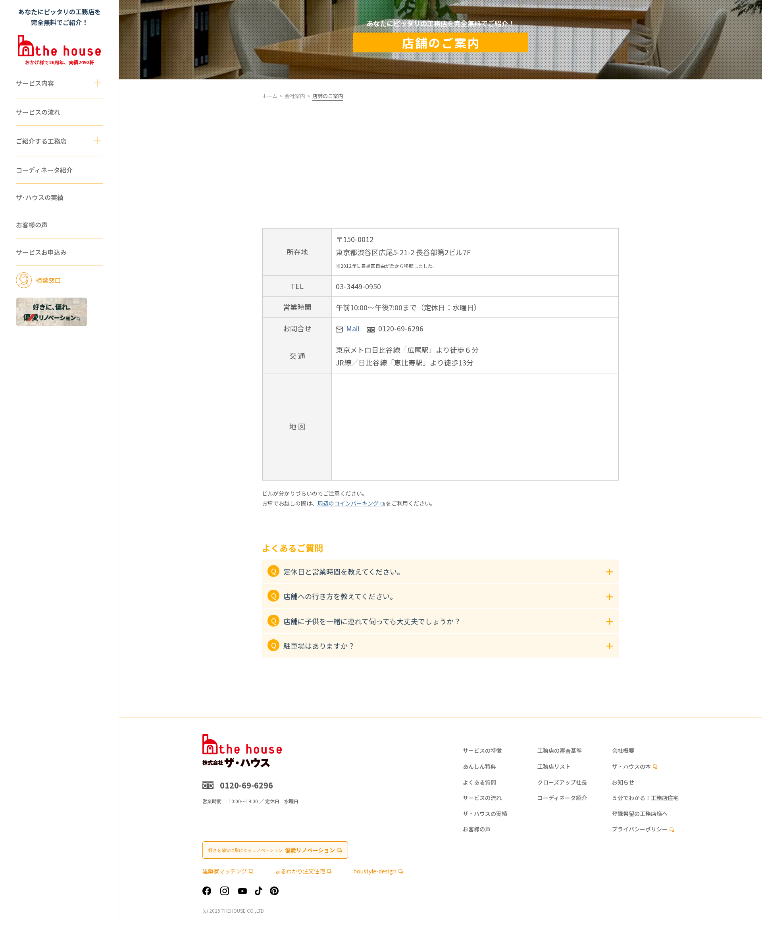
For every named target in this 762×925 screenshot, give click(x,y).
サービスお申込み (41, 252)
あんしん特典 (479, 766)
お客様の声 (32, 224)
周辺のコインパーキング (348, 503)
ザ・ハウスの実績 (485, 813)
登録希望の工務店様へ (640, 813)
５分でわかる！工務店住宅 (645, 798)
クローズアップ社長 (562, 782)
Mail (353, 328)
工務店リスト (554, 766)
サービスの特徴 (482, 750)
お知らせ (623, 782)
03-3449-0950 (358, 286)
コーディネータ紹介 (44, 170)
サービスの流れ (38, 112)
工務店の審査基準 (559, 750)
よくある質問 (479, 782)
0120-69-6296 (400, 328)
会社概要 (623, 750)
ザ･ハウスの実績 (40, 197)
